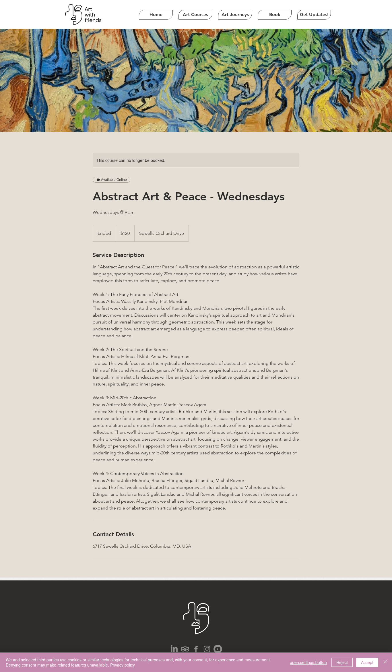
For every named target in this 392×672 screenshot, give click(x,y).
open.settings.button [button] (308, 662)
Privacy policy (122, 665)
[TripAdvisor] (185, 649)
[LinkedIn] (174, 649)
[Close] (385, 662)
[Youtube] (218, 649)
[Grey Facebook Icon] (196, 649)
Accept (367, 662)
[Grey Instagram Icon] (207, 649)
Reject (342, 662)
